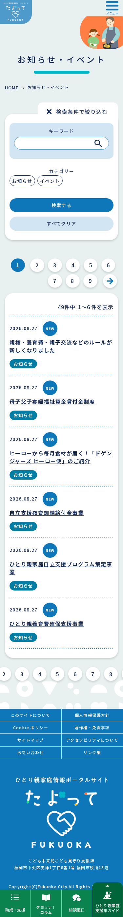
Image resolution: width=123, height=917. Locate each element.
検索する (61, 205)
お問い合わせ (30, 752)
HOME (12, 87)
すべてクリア (61, 223)
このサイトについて (31, 715)
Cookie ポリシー (30, 727)
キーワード (61, 131)
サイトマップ (30, 740)
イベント (50, 181)
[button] (112, 8)
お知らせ (22, 181)
